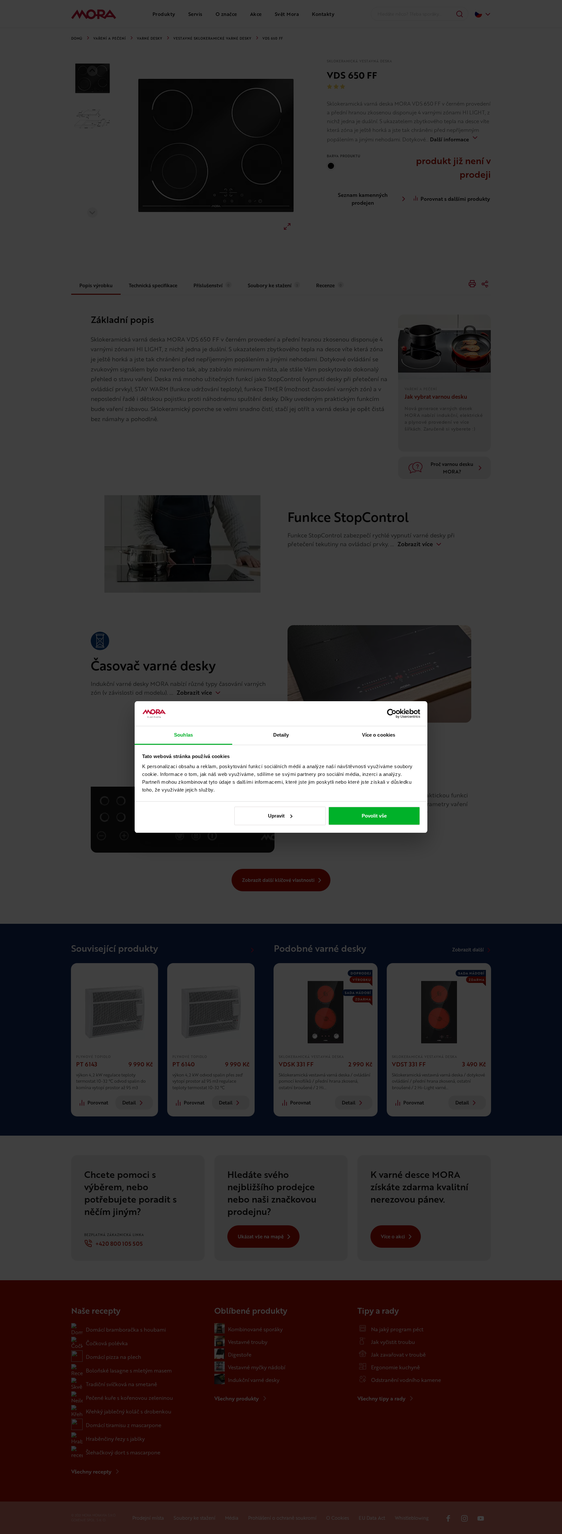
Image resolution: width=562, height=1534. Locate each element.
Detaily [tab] (281, 735)
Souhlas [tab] (183, 735)
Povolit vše (374, 816)
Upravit (276, 816)
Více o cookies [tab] (378, 735)
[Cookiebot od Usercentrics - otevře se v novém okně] (391, 713)
